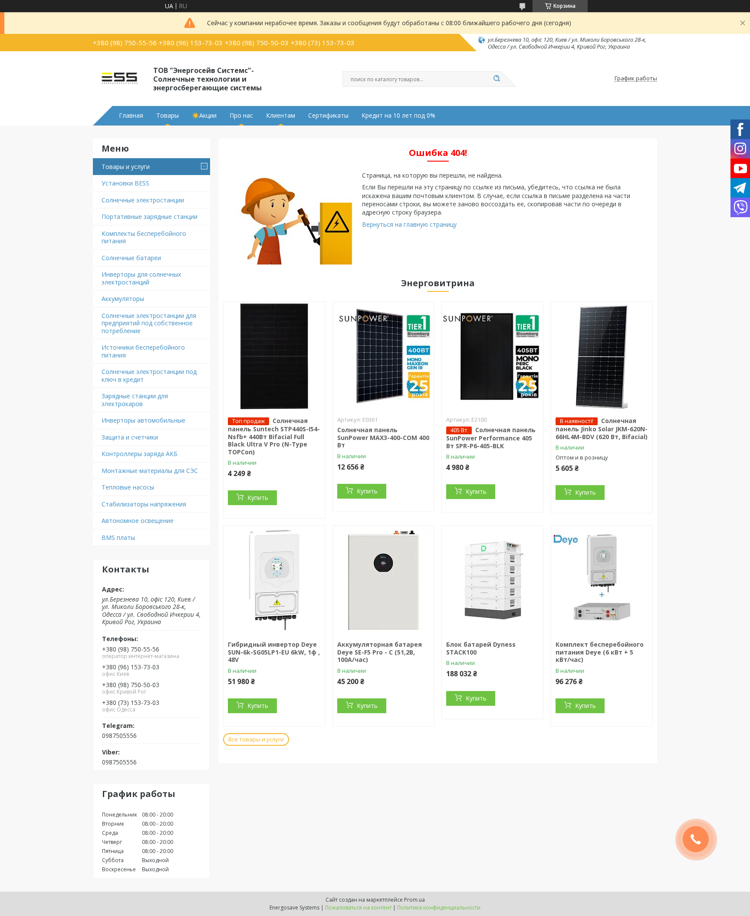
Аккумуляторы (123, 298)
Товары (167, 115)
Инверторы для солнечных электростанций (141, 278)
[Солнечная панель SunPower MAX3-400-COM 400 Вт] (383, 356)
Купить (257, 497)
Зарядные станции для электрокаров (135, 400)
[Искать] (496, 79)
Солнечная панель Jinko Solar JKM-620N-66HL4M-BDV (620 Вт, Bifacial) (602, 429)
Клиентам (280, 115)
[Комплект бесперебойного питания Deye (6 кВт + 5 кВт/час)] (601, 580)
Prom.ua (414, 899)
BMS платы (118, 537)
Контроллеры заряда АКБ (140, 454)
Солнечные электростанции (143, 200)
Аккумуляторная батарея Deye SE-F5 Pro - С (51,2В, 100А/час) (379, 652)
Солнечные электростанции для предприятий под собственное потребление (149, 323)
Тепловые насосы (128, 487)
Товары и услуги (126, 166)
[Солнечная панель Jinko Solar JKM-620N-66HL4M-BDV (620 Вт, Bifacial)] (601, 356)
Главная (131, 115)
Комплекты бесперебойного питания (144, 237)
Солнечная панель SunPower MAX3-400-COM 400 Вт (383, 437)
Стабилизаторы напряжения (144, 504)
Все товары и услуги (256, 739)
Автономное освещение (138, 520)
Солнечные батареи (131, 258)
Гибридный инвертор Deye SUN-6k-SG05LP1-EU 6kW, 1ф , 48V (274, 652)
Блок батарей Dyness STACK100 (481, 648)
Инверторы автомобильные (143, 420)
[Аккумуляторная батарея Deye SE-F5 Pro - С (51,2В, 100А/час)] (383, 580)
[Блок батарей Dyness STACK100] (492, 580)
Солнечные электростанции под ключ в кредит (149, 375)
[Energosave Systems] (119, 78)
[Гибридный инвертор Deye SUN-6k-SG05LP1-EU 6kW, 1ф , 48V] (274, 580)
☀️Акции (204, 115)
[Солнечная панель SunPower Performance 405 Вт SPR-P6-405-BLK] (492, 356)
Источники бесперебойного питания (143, 351)
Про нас (241, 115)
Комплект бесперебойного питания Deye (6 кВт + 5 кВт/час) (600, 652)
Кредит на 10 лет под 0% (398, 115)
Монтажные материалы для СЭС (150, 470)
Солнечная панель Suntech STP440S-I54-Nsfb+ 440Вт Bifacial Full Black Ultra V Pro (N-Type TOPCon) (274, 436)
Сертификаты (328, 115)
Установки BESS (125, 183)
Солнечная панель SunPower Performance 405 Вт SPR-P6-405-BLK (491, 438)
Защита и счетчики (130, 437)
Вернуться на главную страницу (409, 224)
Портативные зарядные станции (149, 216)
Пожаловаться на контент (358, 907)
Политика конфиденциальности (438, 907)
